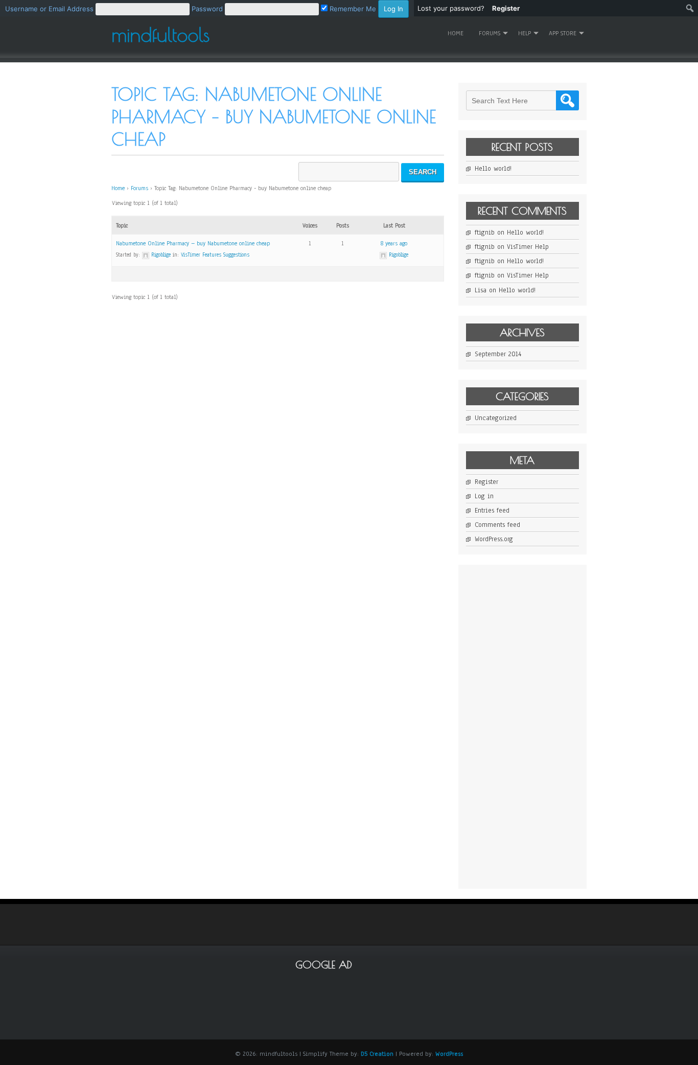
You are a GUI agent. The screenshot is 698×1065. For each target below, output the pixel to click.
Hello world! (493, 168)
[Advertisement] (542, 725)
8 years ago (394, 243)
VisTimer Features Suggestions (215, 255)
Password (207, 9)
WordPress (449, 1054)
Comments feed (497, 524)
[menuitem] (207, 8)
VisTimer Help (528, 246)
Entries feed (492, 510)
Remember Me (352, 9)
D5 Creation (377, 1054)
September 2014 (498, 354)
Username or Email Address (49, 9)
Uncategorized (496, 418)
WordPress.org (494, 539)
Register (486, 482)
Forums (139, 188)
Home (455, 33)
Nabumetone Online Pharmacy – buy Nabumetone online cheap (193, 243)
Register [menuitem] (506, 8)
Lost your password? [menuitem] (450, 8)
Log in (484, 496)
